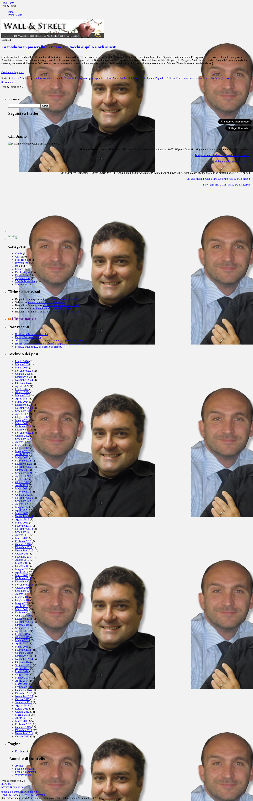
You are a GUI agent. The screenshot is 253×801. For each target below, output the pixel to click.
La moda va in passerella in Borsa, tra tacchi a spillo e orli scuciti (59, 47)
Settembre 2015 (23, 628)
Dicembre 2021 (23, 463)
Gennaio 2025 (23, 373)
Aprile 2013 (21, 717)
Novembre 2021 (24, 466)
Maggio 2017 (22, 569)
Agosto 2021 (22, 476)
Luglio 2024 (22, 389)
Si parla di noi (22, 278)
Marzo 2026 (21, 367)
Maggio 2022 (22, 451)
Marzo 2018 (21, 538)
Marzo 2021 (21, 488)
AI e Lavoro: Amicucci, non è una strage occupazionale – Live (49, 340)
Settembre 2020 (23, 500)
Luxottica (106, 78)
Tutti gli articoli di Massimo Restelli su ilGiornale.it (222, 155)
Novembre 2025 (24, 370)
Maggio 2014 (22, 677)
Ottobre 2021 (22, 469)
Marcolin (118, 78)
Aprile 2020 (21, 510)
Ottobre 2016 (22, 587)
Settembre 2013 (23, 702)
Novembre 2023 (24, 407)
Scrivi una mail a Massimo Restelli (231, 161)
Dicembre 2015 (23, 618)
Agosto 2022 (22, 441)
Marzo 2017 (21, 575)
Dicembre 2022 (23, 429)
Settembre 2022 (23, 438)
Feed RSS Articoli (11, 794)
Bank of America (43, 78)
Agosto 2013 (22, 705)
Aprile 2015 (21, 643)
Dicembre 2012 (23, 730)
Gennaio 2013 (23, 727)
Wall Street (21, 284)
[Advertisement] (34, 210)
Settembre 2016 (23, 590)
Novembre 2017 (24, 550)
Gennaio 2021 (23, 494)
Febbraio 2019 (23, 525)
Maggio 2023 (22, 420)
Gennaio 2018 (23, 544)
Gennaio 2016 (23, 615)
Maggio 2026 (22, 364)
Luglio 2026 (22, 361)
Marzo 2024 (21, 401)
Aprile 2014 (21, 680)
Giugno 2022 (22, 448)
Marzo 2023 (21, 423)
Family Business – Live (28, 337)
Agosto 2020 (22, 503)
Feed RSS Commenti (33, 794)
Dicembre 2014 (23, 655)
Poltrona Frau (173, 78)
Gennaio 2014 (23, 690)
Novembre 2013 (24, 696)
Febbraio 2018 (23, 541)
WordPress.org (23, 774)
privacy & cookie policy (14, 786)
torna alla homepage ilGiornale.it (19, 791)
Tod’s (214, 78)
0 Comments (8, 82)
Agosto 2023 (22, 414)
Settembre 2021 (23, 472)
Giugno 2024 (22, 392)
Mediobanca (131, 78)
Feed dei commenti (25, 771)
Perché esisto (15, 14)
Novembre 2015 (24, 621)
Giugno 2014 (22, 674)
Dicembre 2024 (23, 376)
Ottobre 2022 (22, 435)
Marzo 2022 (21, 457)
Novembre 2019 (24, 516)
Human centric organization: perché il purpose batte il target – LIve (51, 343)
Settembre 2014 (23, 665)
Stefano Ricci (202, 78)
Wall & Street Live (25, 281)
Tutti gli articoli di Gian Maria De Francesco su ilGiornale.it (217, 178)
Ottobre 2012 (22, 736)
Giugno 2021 (22, 482)
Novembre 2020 (24, 497)
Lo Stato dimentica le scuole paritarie (51, 308)
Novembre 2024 (24, 379)
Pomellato (188, 78)
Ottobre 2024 (22, 383)
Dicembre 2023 (23, 404)
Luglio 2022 (22, 445)
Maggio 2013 (22, 714)
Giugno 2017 (22, 565)
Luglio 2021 (22, 479)
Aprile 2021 (21, 485)
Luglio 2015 (22, 634)
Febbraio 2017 (23, 578)
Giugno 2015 (22, 637)
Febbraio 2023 (23, 426)
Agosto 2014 (22, 668)
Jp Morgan (94, 78)
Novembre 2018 (24, 528)
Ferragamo (81, 78)
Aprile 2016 (21, 606)
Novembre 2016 (24, 584)
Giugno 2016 (22, 600)
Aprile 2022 (21, 454)
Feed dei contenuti (25, 768)
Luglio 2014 (22, 671)
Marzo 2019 (21, 522)
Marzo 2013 (21, 721)
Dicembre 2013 (23, 693)
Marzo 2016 (21, 609)
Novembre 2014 (24, 659)
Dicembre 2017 (23, 547)
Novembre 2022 (24, 432)
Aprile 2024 (21, 398)
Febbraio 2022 (23, 460)
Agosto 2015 (22, 631)
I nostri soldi (22, 259)
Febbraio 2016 (23, 612)
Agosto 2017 (22, 559)
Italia (17, 265)
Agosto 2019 (22, 519)
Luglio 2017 (22, 562)
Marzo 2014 (21, 683)
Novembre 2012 (24, 733)
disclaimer (6, 783)
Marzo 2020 (21, 513)
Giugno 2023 (22, 417)
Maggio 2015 (22, 640)
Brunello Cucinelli (64, 78)
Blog (11, 11)
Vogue (221, 78)
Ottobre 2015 (22, 624)
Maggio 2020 (22, 507)
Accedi (19, 765)
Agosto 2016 (22, 593)
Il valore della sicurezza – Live (31, 334)
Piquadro (160, 78)
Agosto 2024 (22, 386)
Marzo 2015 (21, 646)
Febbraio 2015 (23, 649)
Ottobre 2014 (22, 662)
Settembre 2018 (23, 531)
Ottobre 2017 (22, 553)
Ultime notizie (24, 319)
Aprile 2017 (21, 572)
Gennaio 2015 (23, 652)
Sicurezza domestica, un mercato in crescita (38, 346)
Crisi (17, 256)
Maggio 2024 (22, 395)
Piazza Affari (19, 78)
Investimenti (21, 262)
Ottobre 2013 (22, 699)
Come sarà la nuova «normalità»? (61, 299)
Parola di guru (22, 272)
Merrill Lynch (146, 78)
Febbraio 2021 (23, 491)
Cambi (18, 253)
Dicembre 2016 (23, 581)
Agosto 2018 (22, 534)
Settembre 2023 (23, 410)
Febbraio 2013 (23, 724)
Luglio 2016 (22, 596)
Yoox (229, 78)
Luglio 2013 (22, 708)
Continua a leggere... (12, 72)
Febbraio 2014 (23, 686)
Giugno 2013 (22, 711)
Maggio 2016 (22, 603)
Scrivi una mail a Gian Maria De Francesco (226, 184)
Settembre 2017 (23, 556)
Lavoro (19, 269)
